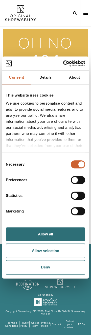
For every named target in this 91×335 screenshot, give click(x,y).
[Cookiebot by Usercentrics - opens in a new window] (64, 63)
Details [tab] (45, 77)
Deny (45, 267)
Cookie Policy (35, 324)
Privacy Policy (24, 324)
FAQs (81, 324)
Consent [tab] (16, 77)
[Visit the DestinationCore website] (27, 282)
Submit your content (69, 324)
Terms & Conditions (11, 324)
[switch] (78, 180)
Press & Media (45, 324)
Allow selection (45, 251)
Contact (56, 324)
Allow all (45, 234)
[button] (85, 13)
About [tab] (74, 77)
